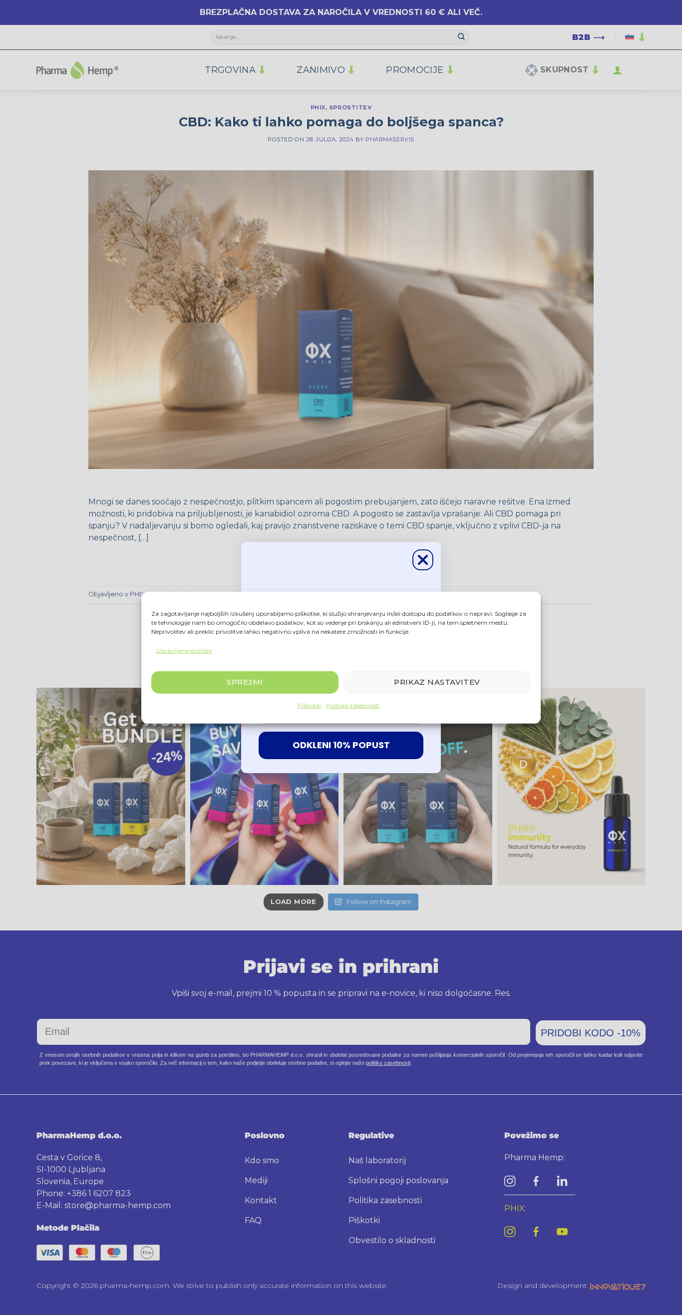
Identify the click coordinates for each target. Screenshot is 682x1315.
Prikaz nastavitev (437, 682)
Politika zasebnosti (353, 705)
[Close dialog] (423, 560)
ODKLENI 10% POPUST (341, 745)
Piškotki (309, 705)
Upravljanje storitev (184, 650)
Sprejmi (245, 682)
